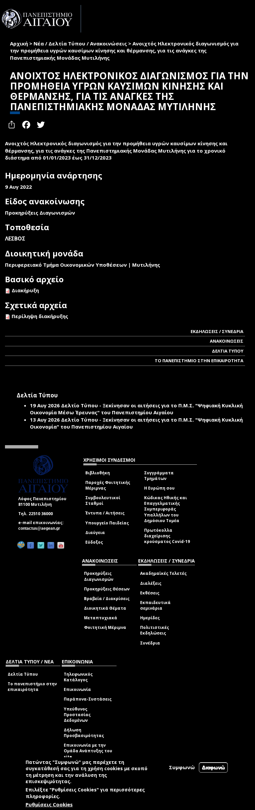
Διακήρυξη (25, 290)
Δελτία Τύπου (23, 674)
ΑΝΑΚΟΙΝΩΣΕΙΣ (226, 341)
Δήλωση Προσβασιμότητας (84, 732)
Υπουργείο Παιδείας (107, 523)
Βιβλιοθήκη (97, 473)
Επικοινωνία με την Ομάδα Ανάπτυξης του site (88, 750)
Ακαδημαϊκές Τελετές (163, 573)
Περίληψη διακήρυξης (40, 316)
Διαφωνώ (213, 767)
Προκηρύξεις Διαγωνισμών (98, 576)
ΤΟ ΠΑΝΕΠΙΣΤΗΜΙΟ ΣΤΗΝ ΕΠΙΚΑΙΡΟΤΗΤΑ (199, 361)
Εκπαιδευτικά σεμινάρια (155, 605)
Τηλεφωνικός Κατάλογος (78, 677)
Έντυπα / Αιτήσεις (105, 513)
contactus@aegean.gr (41, 528)
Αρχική (19, 43)
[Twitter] (40, 545)
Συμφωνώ (182, 767)
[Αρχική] (40, 19)
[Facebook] (30, 545)
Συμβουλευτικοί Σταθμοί (102, 500)
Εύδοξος (94, 542)
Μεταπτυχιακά (100, 618)
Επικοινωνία (77, 689)
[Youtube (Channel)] (60, 545)
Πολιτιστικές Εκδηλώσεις (154, 630)
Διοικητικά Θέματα (105, 608)
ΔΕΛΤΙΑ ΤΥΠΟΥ (227, 351)
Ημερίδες (150, 618)
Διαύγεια (95, 532)
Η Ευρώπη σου (159, 488)
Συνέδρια (150, 643)
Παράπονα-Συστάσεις (88, 699)
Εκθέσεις (149, 593)
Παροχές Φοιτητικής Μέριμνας (107, 485)
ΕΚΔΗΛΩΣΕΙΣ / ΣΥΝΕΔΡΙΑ (217, 331)
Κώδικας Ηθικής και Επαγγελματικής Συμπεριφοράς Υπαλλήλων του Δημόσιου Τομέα (165, 509)
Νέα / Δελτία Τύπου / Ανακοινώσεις (80, 43)
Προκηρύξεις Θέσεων (106, 589)
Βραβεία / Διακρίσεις (106, 598)
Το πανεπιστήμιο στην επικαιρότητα (32, 686)
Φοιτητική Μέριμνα (105, 627)
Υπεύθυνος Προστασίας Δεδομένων (77, 714)
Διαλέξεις (150, 583)
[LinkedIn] (50, 545)
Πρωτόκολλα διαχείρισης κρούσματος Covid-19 (167, 535)
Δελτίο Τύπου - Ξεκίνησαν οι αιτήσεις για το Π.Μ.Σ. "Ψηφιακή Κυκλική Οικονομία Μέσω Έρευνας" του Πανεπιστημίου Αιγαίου (136, 409)
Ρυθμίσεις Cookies (49, 804)
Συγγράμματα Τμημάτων (159, 475)
